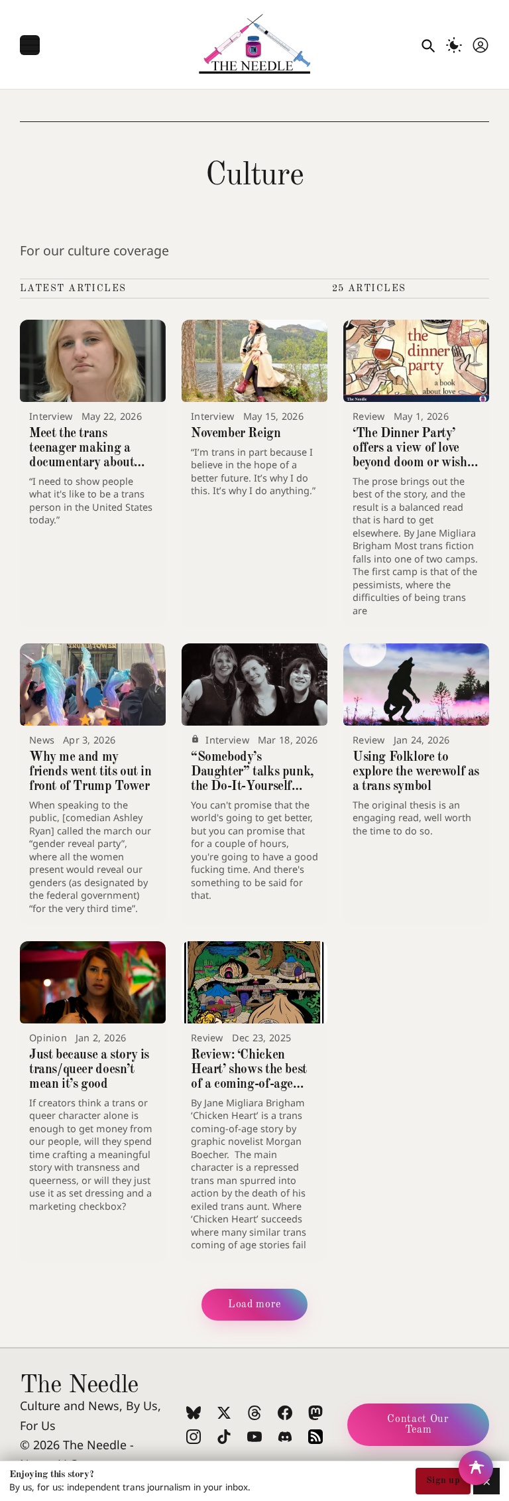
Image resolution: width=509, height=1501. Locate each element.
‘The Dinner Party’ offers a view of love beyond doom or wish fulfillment (410, 455)
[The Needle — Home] (254, 45)
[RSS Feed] (315, 1436)
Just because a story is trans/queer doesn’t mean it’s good (89, 1070)
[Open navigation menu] (30, 45)
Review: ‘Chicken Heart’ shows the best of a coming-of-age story (249, 1077)
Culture (254, 176)
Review (369, 416)
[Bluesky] (193, 1412)
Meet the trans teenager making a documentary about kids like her (81, 455)
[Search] (427, 45)
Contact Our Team (418, 1424)
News (41, 740)
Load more (254, 1304)
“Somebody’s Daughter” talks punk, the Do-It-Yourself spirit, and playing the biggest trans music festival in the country (252, 793)
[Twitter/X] (224, 1412)
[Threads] (254, 1412)
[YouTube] (254, 1436)
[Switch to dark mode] (454, 45)
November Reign (236, 433)
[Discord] (285, 1436)
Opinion (48, 1037)
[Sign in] (480, 45)
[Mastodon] (315, 1412)
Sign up (443, 1480)
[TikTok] (224, 1436)
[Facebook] (285, 1412)
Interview (51, 416)
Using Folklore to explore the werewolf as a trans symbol (416, 772)
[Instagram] (193, 1436)
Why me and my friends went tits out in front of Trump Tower (90, 772)
